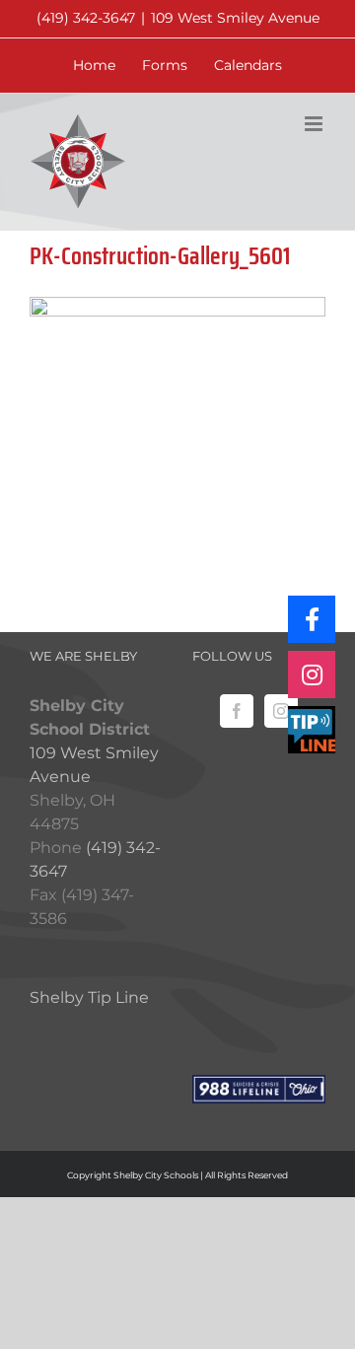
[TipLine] (311, 729)
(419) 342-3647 (85, 18)
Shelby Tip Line (89, 997)
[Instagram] (281, 711)
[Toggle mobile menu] (315, 123)
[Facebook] (236, 711)
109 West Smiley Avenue (235, 18)
